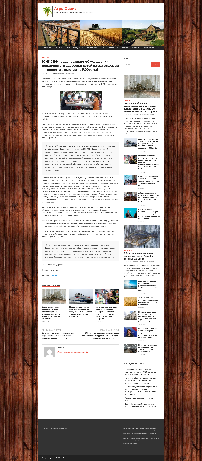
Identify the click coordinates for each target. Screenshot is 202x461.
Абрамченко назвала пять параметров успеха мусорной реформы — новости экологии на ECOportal (148, 197)
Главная (47, 48)
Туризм (125, 48)
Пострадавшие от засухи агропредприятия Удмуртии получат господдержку (148, 348)
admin (55, 73)
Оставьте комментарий (66, 73)
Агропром (58, 48)
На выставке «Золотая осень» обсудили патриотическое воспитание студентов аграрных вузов (147, 332)
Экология (136, 48)
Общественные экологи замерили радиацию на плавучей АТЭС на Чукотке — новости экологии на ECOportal (80, 311)
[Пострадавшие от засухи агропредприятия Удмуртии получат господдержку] (130, 352)
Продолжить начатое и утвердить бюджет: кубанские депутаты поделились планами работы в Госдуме (147, 316)
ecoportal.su (54, 275)
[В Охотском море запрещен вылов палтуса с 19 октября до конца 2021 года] (142, 248)
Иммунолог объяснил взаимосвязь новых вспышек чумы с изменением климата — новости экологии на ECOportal (52, 313)
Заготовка (114, 48)
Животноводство (75, 48)
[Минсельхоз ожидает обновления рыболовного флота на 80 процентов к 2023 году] (130, 289)
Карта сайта (149, 48)
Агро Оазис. (66, 8)
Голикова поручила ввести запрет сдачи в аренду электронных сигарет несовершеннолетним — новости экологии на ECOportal (106, 313)
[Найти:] (142, 64)
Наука (103, 48)
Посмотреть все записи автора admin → (73, 352)
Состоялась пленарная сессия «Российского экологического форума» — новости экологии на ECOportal (148, 180)
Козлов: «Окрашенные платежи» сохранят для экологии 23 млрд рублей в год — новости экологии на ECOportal (149, 213)
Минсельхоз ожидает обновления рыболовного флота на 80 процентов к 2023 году (147, 285)
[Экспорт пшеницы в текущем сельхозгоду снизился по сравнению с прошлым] (130, 305)
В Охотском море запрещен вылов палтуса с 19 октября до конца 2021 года (139, 256)
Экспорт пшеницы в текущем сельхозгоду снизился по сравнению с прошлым (148, 301)
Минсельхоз (91, 48)
